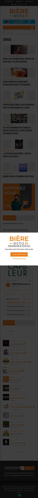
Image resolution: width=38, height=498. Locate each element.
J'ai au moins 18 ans (19, 254)
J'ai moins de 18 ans (19, 259)
